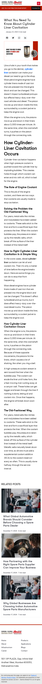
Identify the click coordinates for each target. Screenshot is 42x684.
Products (24, 640)
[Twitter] (13, 37)
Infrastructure (6, 647)
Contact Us (36, 8)
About (3, 644)
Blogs (23, 647)
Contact (24, 651)
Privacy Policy (11, 677)
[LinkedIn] (25, 37)
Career (4, 651)
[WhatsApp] (19, 37)
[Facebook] (7, 37)
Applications (26, 644)
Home (3, 640)
